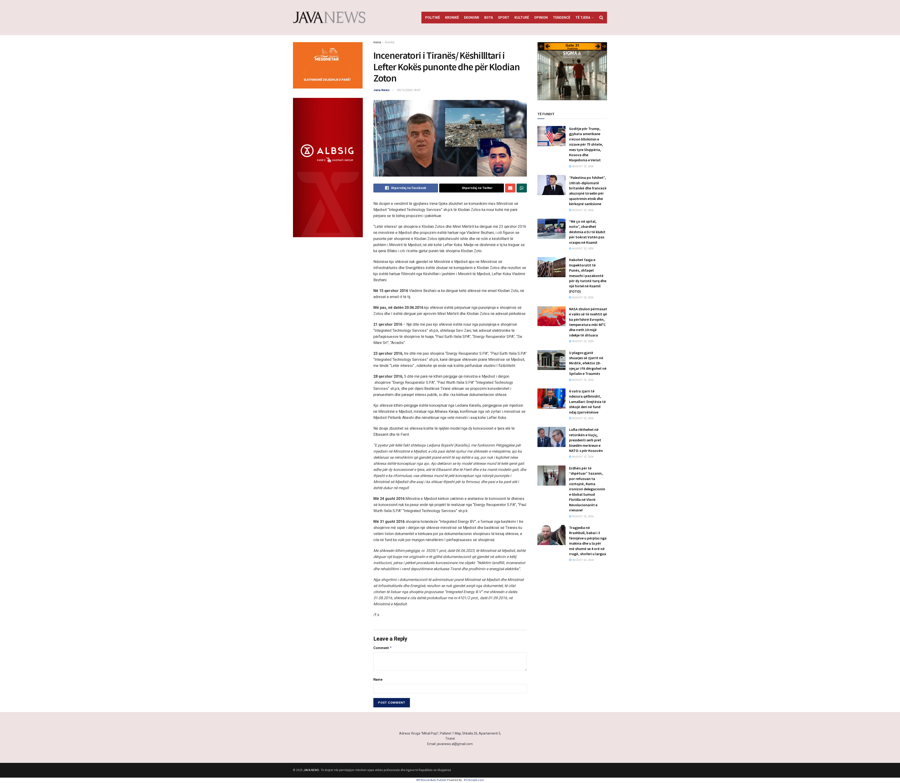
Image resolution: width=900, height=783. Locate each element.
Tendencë (561, 17)
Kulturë (521, 17)
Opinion (541, 17)
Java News (381, 90)
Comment (382, 648)
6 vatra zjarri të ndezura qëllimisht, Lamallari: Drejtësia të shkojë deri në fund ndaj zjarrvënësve (587, 401)
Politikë (432, 17)
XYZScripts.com (474, 780)
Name (377, 679)
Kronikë (452, 17)
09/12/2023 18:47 (408, 90)
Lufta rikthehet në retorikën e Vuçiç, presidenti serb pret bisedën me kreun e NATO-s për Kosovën (586, 440)
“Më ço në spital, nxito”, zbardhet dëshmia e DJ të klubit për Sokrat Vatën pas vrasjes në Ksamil (587, 232)
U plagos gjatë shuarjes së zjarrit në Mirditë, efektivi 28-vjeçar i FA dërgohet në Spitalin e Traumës (588, 363)
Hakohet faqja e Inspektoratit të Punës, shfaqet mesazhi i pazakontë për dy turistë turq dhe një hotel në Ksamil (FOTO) (587, 275)
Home (377, 42)
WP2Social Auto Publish (431, 780)
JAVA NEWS (311, 770)
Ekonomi (471, 17)
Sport (503, 17)
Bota (488, 17)
